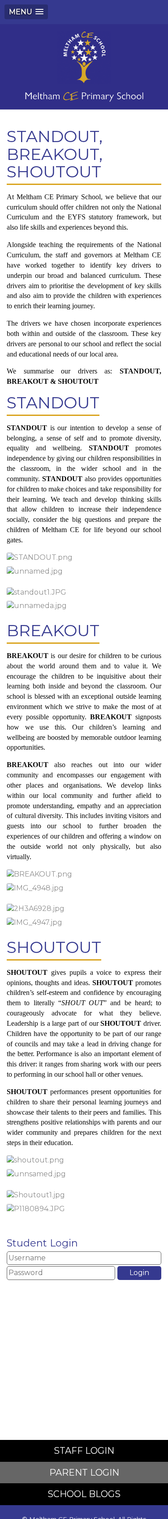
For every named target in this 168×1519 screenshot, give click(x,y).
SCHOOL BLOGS (84, 1494)
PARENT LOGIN (84, 1472)
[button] (26, 11)
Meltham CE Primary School (84, 66)
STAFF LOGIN (84, 1450)
